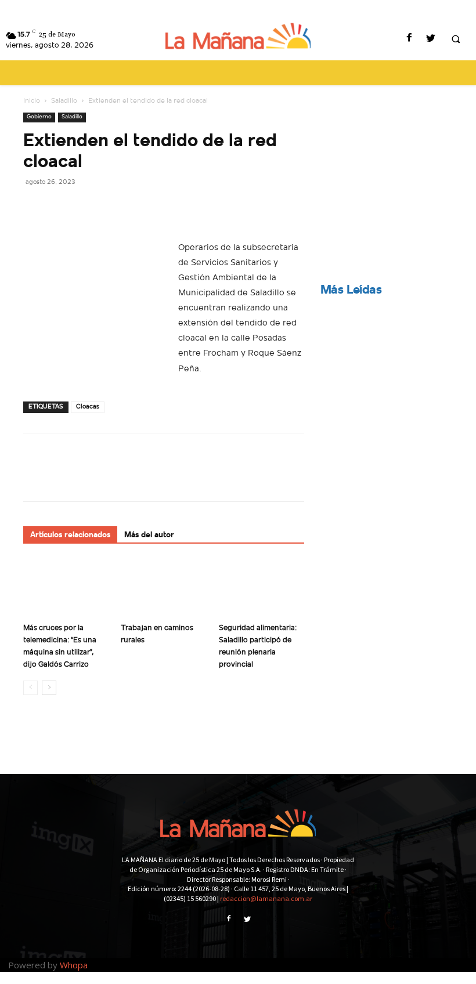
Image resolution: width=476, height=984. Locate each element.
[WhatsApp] (115, 207)
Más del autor (149, 535)
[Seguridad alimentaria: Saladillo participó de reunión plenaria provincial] (261, 588)
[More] (142, 207)
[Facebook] (409, 39)
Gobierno (39, 117)
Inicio (31, 100)
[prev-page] (30, 688)
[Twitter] (430, 39)
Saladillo (64, 100)
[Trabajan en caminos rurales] (163, 588)
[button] (455, 39)
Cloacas (87, 407)
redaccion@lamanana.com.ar (266, 898)
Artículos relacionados (70, 535)
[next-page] (49, 688)
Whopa (74, 965)
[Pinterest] (88, 207)
